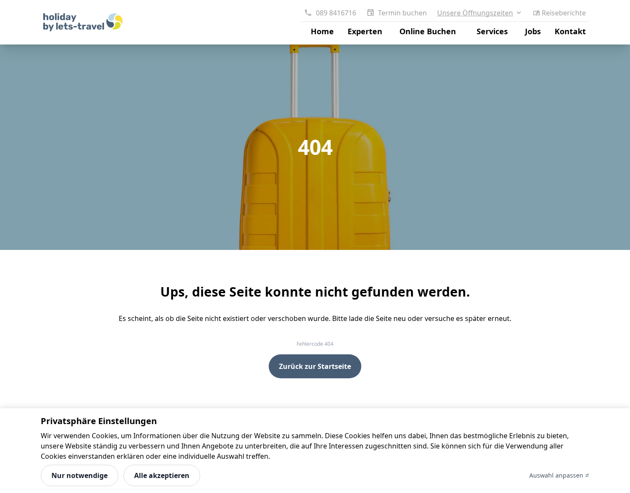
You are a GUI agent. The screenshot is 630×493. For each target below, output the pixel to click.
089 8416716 (336, 13)
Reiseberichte (564, 13)
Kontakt (570, 31)
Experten (365, 31)
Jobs (533, 31)
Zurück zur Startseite (315, 366)
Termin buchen (402, 13)
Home (322, 31)
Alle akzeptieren (161, 475)
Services (492, 31)
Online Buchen (427, 31)
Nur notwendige (79, 475)
